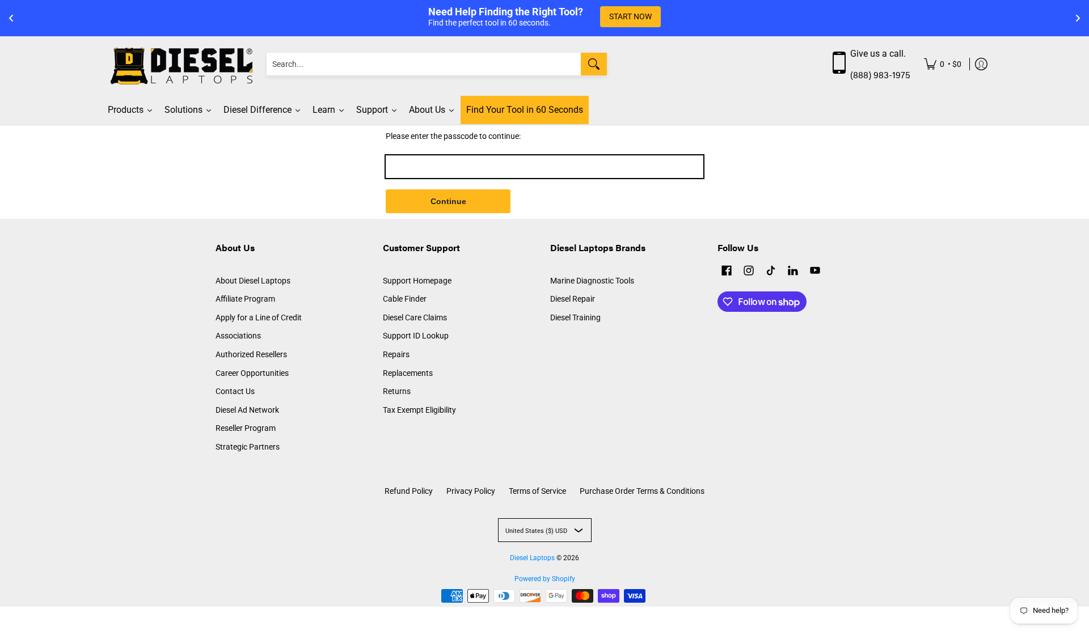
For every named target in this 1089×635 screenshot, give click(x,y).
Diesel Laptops (532, 558)
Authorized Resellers (251, 354)
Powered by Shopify (544, 579)
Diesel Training (575, 317)
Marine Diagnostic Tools (592, 280)
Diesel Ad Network (247, 409)
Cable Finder (405, 298)
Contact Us (235, 391)
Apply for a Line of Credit (259, 317)
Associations (238, 335)
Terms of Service (537, 491)
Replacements (408, 373)
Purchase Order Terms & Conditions (642, 491)
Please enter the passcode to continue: (453, 136)
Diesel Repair (572, 298)
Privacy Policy (470, 491)
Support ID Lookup (416, 335)
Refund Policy (409, 491)
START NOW (630, 16)
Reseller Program (246, 428)
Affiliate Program (245, 298)
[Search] (594, 64)
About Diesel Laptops (253, 280)
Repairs (396, 354)
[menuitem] (942, 64)
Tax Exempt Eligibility (419, 409)
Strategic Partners (248, 446)
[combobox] (424, 64)
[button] (727, 272)
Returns (397, 391)
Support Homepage (417, 280)
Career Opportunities (252, 373)
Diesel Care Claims (415, 317)
